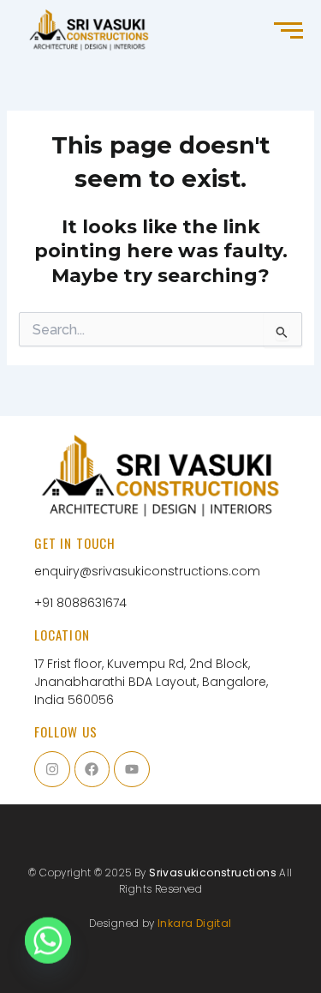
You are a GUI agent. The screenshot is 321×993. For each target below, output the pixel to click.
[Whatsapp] (48, 948)
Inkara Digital (195, 923)
